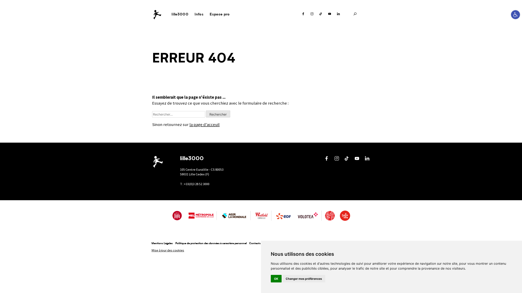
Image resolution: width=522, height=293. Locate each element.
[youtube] (330, 14)
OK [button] (276, 278)
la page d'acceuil (204, 124)
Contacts (255, 243)
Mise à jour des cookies (168, 250)
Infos (199, 14)
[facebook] (303, 14)
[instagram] (312, 14)
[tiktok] (321, 14)
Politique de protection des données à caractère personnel (211, 243)
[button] (515, 14)
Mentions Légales (162, 243)
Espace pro (220, 14)
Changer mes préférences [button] (304, 278)
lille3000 (179, 14)
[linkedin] (338, 14)
